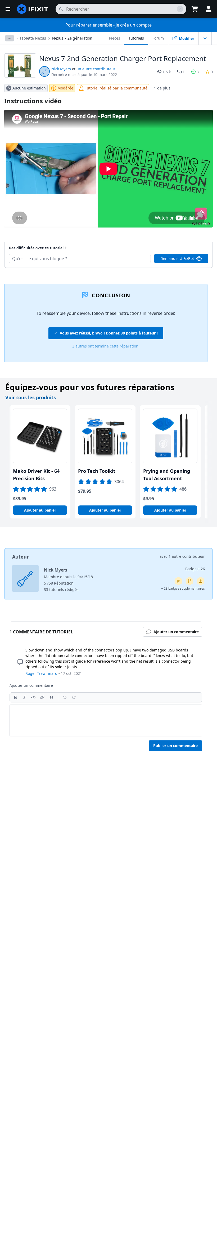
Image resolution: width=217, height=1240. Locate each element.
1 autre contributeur (187, 556)
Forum (158, 38)
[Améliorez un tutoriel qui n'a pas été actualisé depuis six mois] (189, 581)
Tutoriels (136, 38)
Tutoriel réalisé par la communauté (116, 88)
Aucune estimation (29, 88)
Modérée (65, 88)
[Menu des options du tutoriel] (205, 38)
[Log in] (208, 9)
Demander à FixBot (177, 258)
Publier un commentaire (175, 745)
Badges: (195, 568)
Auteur (20, 557)
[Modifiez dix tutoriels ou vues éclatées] (200, 581)
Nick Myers (61, 68)
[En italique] (24, 697)
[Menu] (8, 9)
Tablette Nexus (33, 38)
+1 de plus (161, 88)
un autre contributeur (95, 68)
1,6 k (166, 71)
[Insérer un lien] (42, 697)
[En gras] (15, 697)
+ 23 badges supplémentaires (183, 588)
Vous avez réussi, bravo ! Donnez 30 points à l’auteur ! (109, 333)
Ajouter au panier (40, 510)
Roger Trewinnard (41, 673)
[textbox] (106, 720)
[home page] (32, 9)
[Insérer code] (33, 697)
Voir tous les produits (30, 397)
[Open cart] (194, 9)
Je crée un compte (134, 25)
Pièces (114, 38)
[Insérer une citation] (51, 697)
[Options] (9, 38)
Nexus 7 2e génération (72, 38)
